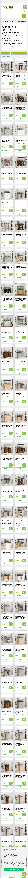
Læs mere (6, 867)
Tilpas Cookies (14, 873)
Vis (11, 83)
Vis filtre (4, 53)
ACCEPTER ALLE (14, 869)
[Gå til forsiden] (2, 21)
